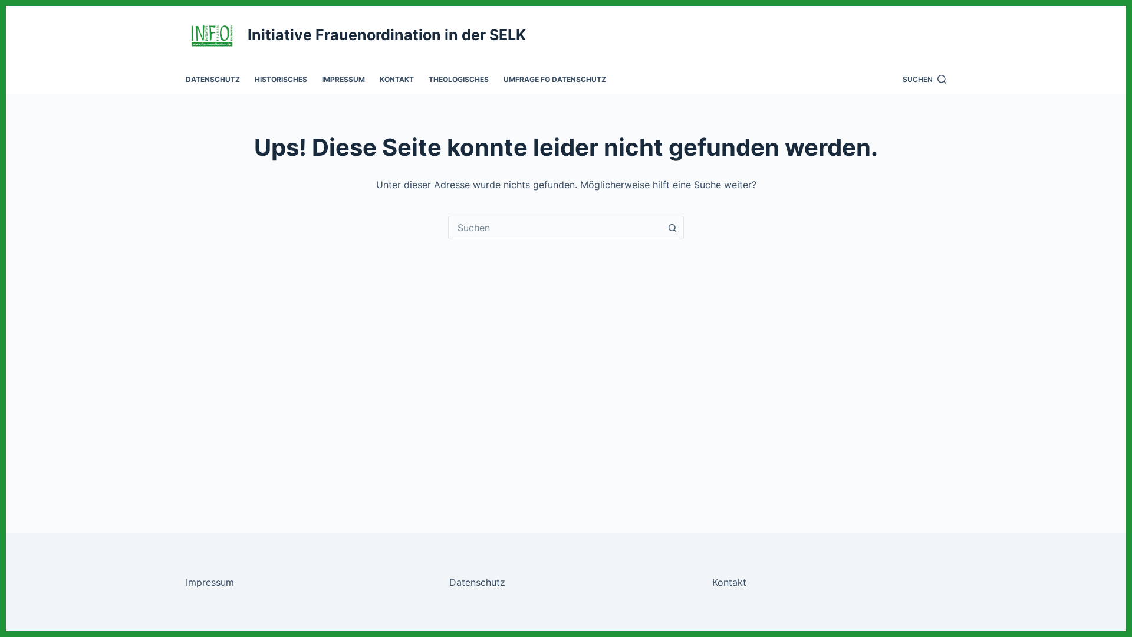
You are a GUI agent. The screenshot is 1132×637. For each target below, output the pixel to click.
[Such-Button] (672, 227)
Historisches (281, 79)
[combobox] (555, 227)
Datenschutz (213, 79)
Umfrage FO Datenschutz (555, 79)
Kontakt (397, 79)
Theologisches (459, 79)
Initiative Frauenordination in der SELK (387, 35)
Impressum (343, 79)
